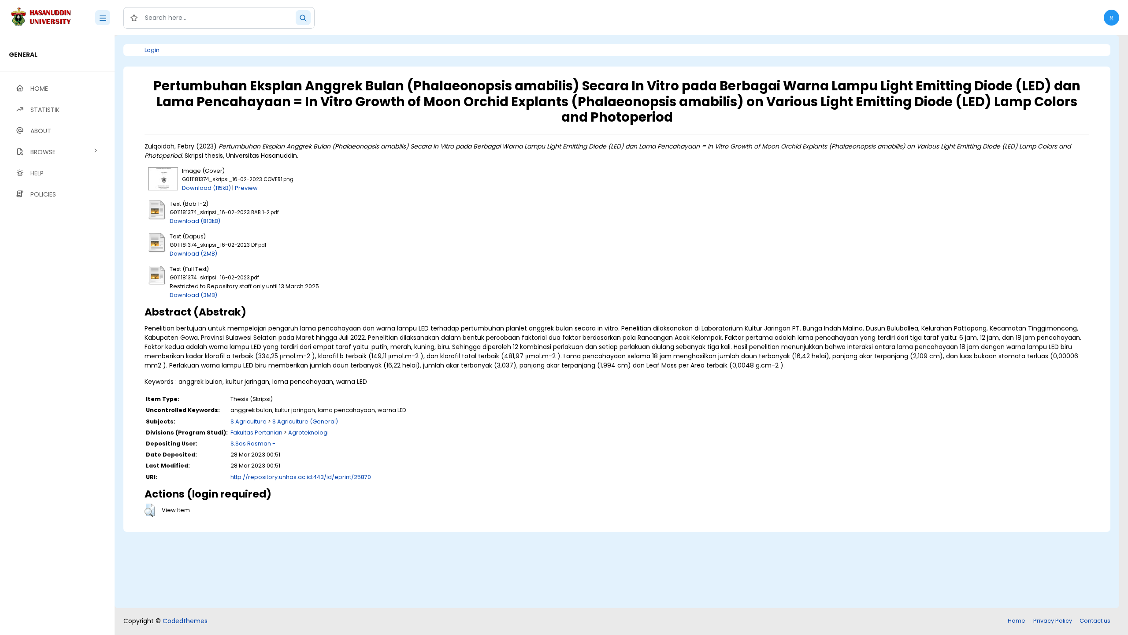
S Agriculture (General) (305, 421)
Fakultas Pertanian (256, 432)
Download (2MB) (193, 253)
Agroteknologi (308, 432)
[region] (57, 335)
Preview (246, 188)
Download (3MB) (193, 295)
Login (152, 50)
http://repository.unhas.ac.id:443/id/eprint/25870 (300, 477)
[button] (1111, 18)
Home (1016, 620)
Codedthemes (185, 620)
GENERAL (23, 54)
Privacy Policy (1052, 620)
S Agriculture (248, 421)
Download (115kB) (206, 188)
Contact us (1095, 620)
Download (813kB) (195, 221)
